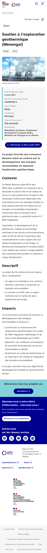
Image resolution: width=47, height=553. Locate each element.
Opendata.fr (22, 391)
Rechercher (36, 3)
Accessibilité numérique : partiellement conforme (23, 539)
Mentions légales (23, 534)
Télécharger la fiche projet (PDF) (25, 145)
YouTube (18, 438)
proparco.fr (6, 468)
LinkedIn (25, 438)
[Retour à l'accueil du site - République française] (18, 4)
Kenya (7, 109)
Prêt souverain (11, 123)
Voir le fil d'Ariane (7, 13)
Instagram (32, 438)
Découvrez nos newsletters (16, 418)
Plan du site (9, 549)
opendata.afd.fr (24, 468)
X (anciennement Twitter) (11, 438)
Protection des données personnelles (30, 529)
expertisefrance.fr (9, 463)
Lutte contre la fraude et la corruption (29, 549)
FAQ (40, 544)
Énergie (6, 51)
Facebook (4, 438)
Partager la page (42, 19)
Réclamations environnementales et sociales (20, 544)
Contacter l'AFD (9, 529)
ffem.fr (27, 463)
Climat (15, 51)
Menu (42, 3)
